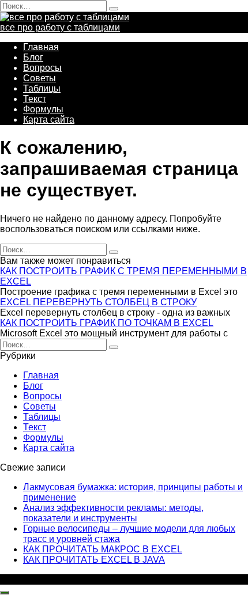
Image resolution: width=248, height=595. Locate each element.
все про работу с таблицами (60, 27)
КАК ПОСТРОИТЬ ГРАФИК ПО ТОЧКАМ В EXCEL (106, 323)
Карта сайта (48, 119)
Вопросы (42, 68)
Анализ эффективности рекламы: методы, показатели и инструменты (113, 513)
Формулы (43, 109)
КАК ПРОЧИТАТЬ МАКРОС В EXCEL (102, 549)
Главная (41, 47)
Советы (39, 78)
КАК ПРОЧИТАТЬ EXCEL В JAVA (94, 559)
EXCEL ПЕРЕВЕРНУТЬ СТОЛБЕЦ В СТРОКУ (98, 302)
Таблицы (42, 88)
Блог (33, 57)
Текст (34, 99)
